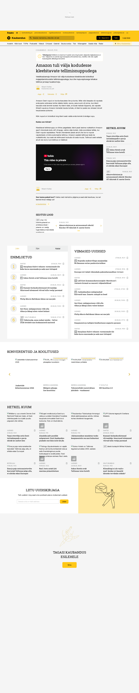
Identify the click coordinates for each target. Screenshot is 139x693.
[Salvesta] (63, 263)
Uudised (23, 275)
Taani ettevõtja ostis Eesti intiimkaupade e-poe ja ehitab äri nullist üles (117, 138)
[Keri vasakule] (56, 226)
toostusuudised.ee (68, 33)
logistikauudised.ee (55, 33)
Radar (101, 44)
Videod (41, 44)
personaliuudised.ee (40, 33)
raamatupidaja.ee (81, 33)
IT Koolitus (103, 385)
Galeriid (56, 44)
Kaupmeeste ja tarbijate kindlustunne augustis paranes (97, 323)
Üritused (48, 44)
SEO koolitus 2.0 (106, 388)
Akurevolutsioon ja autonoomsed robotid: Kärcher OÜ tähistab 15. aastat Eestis (119, 176)
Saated (23, 264)
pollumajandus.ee (119, 33)
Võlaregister (82, 44)
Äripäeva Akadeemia (50, 385)
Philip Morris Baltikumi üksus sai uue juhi (38, 299)
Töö (74, 44)
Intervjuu (11, 463)
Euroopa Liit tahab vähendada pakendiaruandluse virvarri (98, 272)
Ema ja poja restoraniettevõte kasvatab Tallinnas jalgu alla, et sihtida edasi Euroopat (118, 163)
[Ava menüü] (17, 32)
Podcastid (33, 44)
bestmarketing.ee (27, 33)
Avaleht (10, 44)
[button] (38, 502)
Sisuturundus (66, 44)
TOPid (25, 44)
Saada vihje (92, 44)
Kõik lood (18, 44)
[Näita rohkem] (127, 32)
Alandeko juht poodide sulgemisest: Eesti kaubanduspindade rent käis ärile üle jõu (52, 438)
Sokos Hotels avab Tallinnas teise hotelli (40, 278)
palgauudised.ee (94, 33)
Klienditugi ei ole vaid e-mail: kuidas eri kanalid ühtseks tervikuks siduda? (114, 471)
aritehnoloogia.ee (106, 33)
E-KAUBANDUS (41, 50)
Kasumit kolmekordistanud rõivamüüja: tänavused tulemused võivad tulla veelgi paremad (117, 438)
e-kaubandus (41, 204)
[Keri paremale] (101, 226)
